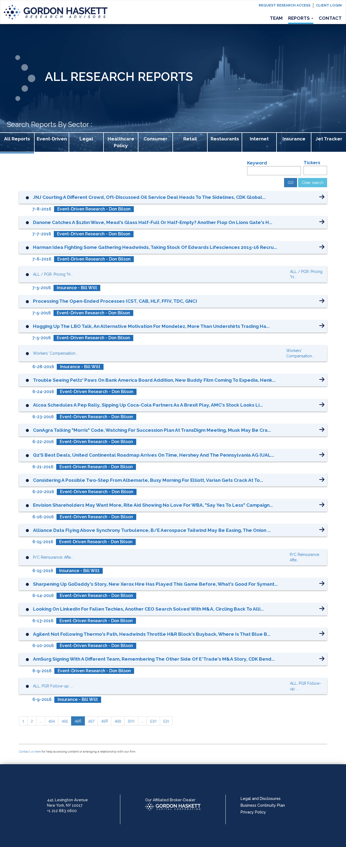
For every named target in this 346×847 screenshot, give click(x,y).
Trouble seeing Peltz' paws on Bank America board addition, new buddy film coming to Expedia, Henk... (154, 380)
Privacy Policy (253, 812)
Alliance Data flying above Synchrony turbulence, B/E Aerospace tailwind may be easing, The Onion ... (152, 530)
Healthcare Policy (121, 142)
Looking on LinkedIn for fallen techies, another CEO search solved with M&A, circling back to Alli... (148, 609)
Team (276, 18)
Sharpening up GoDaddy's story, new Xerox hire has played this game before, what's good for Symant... (155, 584)
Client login (329, 5)
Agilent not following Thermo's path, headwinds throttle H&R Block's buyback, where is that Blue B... (151, 634)
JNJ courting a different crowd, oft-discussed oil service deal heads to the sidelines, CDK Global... (149, 197)
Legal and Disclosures (261, 798)
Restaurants (225, 138)
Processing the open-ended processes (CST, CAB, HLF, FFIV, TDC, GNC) (115, 301)
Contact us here (30, 751)
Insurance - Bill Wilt (77, 287)
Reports (300, 18)
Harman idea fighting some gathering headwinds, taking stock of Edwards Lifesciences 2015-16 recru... (155, 247)
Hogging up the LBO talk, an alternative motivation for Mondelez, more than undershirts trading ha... (151, 326)
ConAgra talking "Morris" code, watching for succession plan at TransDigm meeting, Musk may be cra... (152, 430)
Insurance (293, 138)
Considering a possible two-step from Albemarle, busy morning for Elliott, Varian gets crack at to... (148, 480)
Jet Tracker (328, 138)
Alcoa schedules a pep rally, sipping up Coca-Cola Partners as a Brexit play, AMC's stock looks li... (148, 405)
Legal (86, 138)
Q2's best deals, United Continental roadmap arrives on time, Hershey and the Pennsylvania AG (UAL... (153, 455)
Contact (330, 18)
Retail (190, 138)
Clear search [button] (313, 182)
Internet (259, 138)
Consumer (155, 138)
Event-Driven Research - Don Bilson (94, 209)
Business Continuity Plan (263, 805)
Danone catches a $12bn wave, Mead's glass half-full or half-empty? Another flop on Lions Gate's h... (152, 222)
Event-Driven (52, 138)
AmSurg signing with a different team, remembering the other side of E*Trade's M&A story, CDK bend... (154, 659)
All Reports (17, 138)
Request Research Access (284, 5)
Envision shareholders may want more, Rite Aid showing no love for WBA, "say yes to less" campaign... (153, 505)
